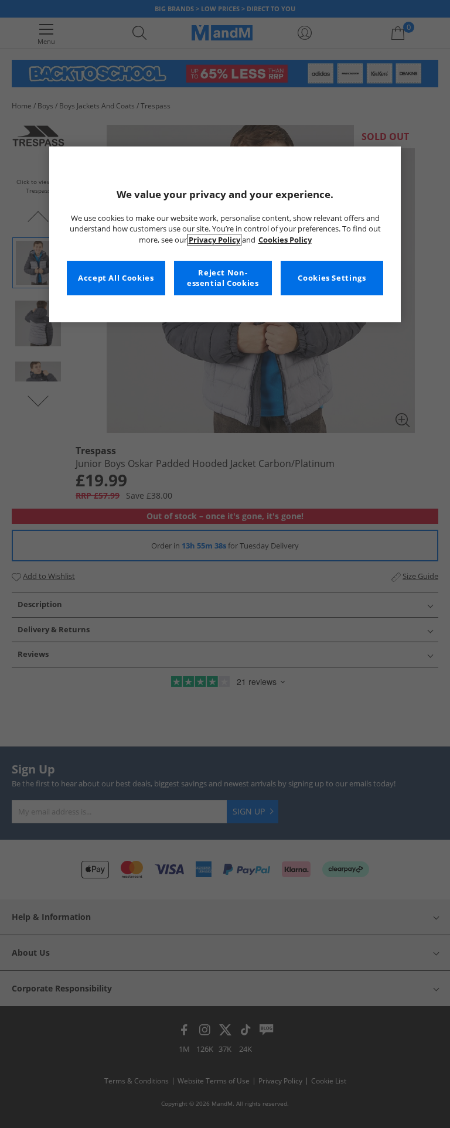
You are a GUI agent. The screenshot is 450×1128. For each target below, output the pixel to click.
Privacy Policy (214, 240)
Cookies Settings (332, 278)
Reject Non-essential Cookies (223, 278)
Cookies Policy (285, 240)
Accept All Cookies (116, 278)
